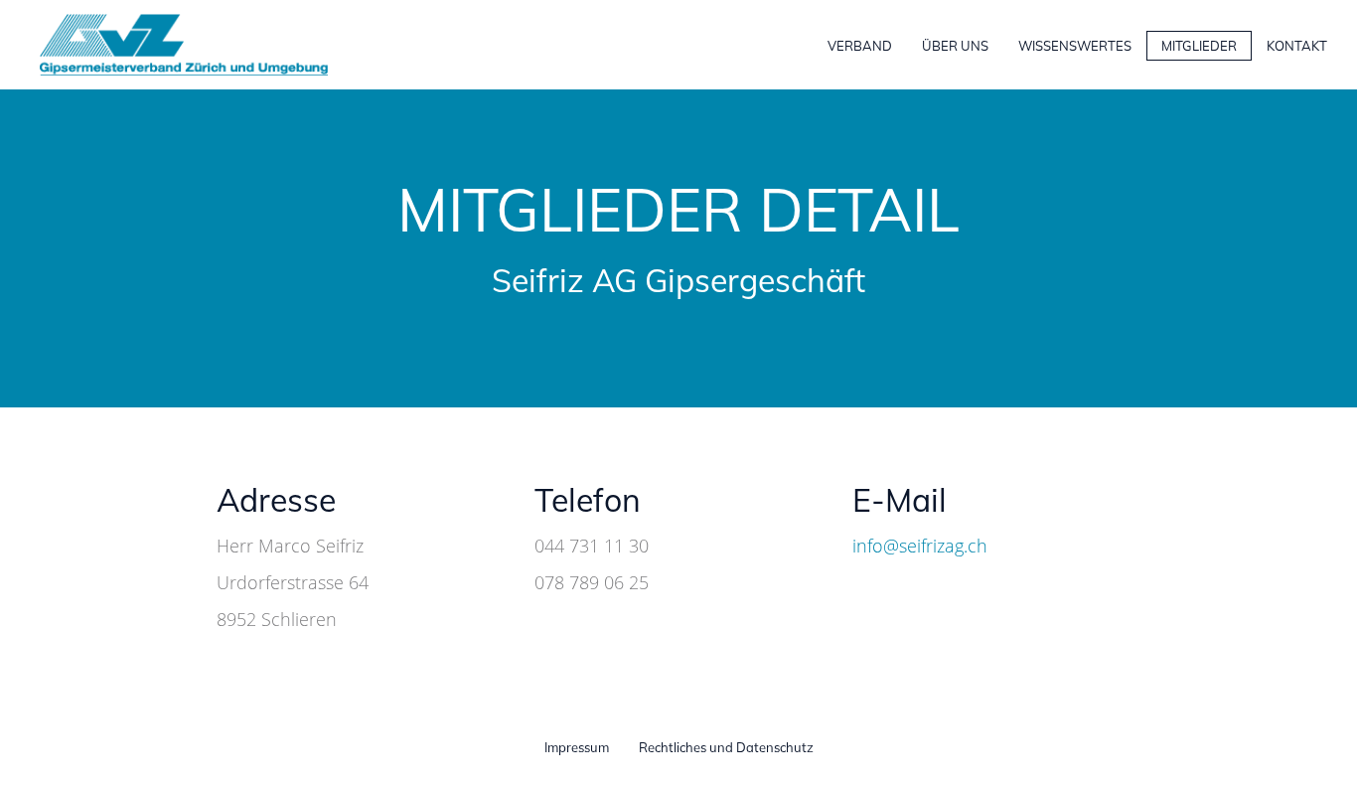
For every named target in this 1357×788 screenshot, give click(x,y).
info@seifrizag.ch (919, 545)
